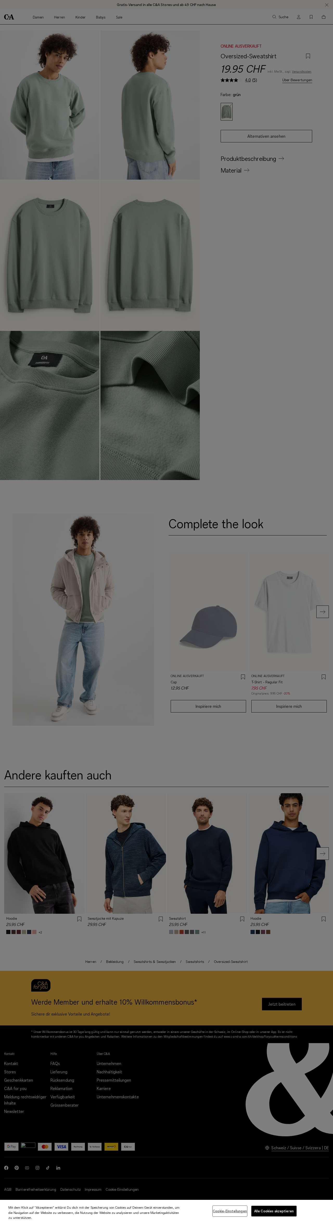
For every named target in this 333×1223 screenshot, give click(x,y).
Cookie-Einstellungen (230, 1211)
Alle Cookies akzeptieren (274, 1211)
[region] (166, 1211)
